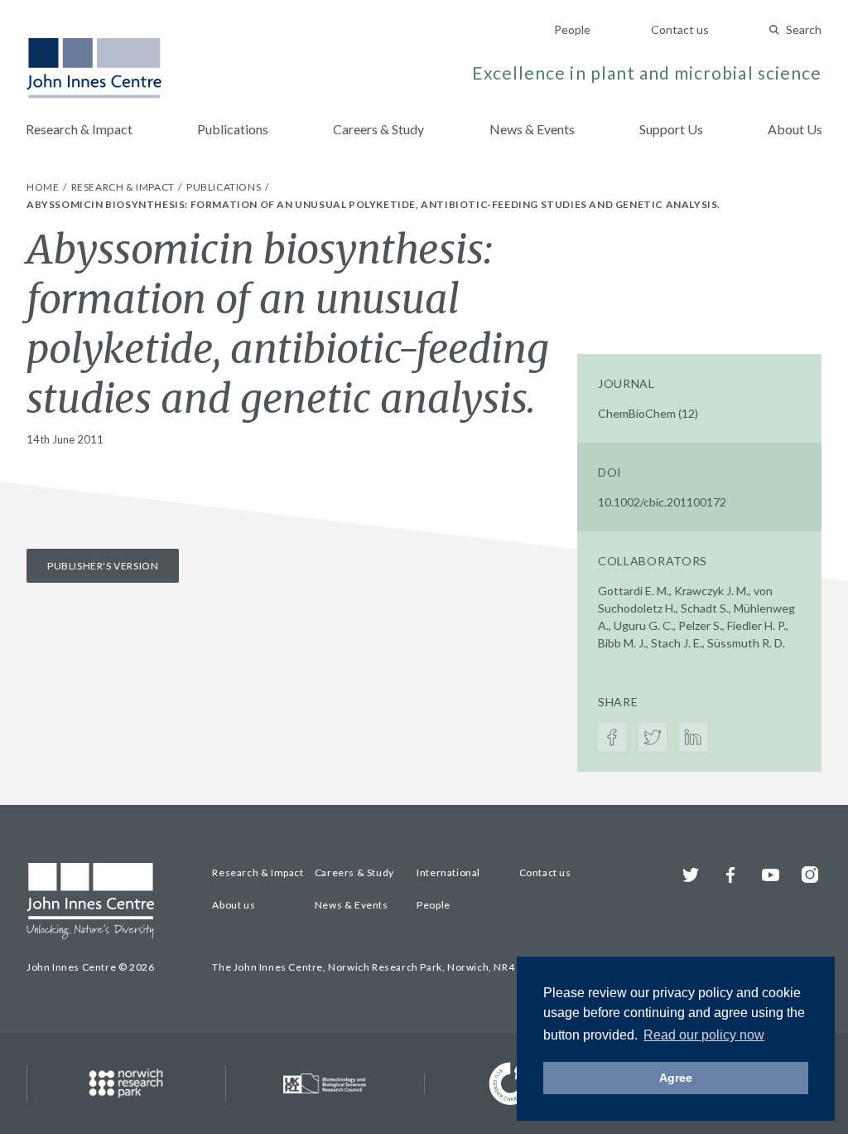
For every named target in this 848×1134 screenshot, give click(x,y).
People (572, 29)
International (448, 872)
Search (804, 29)
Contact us (680, 29)
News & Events (532, 129)
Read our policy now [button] (703, 1035)
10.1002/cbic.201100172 (662, 502)
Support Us (671, 129)
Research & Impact (79, 129)
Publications (232, 129)
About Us (795, 129)
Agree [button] (675, 1077)
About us (233, 905)
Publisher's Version (102, 566)
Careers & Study (378, 129)
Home (43, 187)
